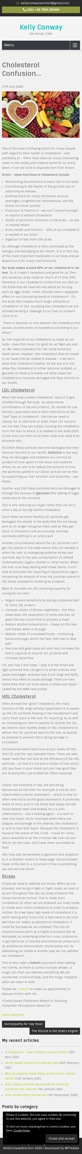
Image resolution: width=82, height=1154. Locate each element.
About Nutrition (13, 1015)
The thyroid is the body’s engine (55, 1031)
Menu (9, 45)
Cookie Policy (21, 1130)
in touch (23, 989)
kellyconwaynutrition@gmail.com (45, 3)
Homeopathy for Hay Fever (23, 1024)
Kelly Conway (41, 27)
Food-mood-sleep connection (26, 1095)
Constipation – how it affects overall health (36, 1052)
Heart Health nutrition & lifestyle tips (31, 1063)
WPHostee (72, 1148)
